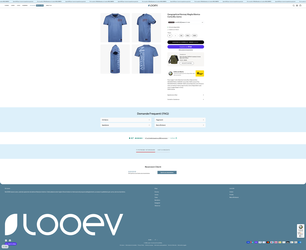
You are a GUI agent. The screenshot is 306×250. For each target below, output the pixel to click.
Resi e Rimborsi (234, 197)
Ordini (231, 192)
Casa (156, 197)
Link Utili (231, 188)
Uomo (156, 194)
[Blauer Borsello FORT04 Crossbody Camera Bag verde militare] (173, 59)
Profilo (231, 194)
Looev (149, 242)
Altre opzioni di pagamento (186, 50)
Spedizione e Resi (172, 95)
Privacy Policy (141, 245)
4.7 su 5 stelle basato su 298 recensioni (156, 138)
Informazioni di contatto (131, 245)
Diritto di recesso (149, 245)
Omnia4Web (159, 242)
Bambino (157, 200)
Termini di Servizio (172, 245)
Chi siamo (122, 245)
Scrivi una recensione (167, 172)
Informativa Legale (182, 245)
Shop (156, 188)
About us (157, 205)
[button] (37, 5)
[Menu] (303, 225)
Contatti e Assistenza (173, 99)
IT (155, 240)
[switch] (300, 236)
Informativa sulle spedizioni (160, 245)
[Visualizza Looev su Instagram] (6, 240)
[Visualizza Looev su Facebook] (10, 240)
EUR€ (149, 240)
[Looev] (153, 5)
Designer (157, 203)
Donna (157, 192)
